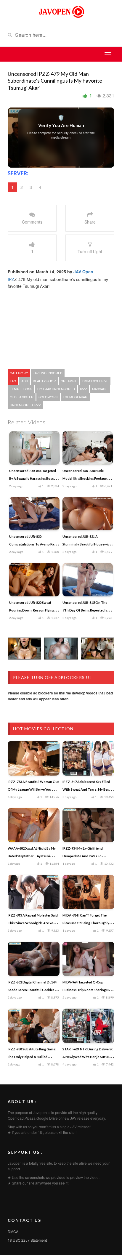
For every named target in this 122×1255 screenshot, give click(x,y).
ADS (24, 380)
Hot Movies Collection (43, 728)
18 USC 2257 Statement (27, 1240)
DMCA (13, 1231)
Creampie (69, 380)
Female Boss (21, 388)
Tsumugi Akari (75, 396)
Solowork (48, 396)
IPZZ (83, 388)
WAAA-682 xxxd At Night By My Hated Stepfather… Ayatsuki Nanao (32, 856)
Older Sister (21, 396)
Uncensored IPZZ (25, 404)
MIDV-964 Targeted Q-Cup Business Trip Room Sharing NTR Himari (87, 989)
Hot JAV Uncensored (56, 388)
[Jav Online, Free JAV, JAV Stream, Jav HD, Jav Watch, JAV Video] (61, 11)
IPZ (11, 279)
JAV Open (83, 272)
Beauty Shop (44, 380)
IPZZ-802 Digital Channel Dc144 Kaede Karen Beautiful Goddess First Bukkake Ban (32, 989)
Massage (100, 388)
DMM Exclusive (95, 380)
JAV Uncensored (47, 372)
